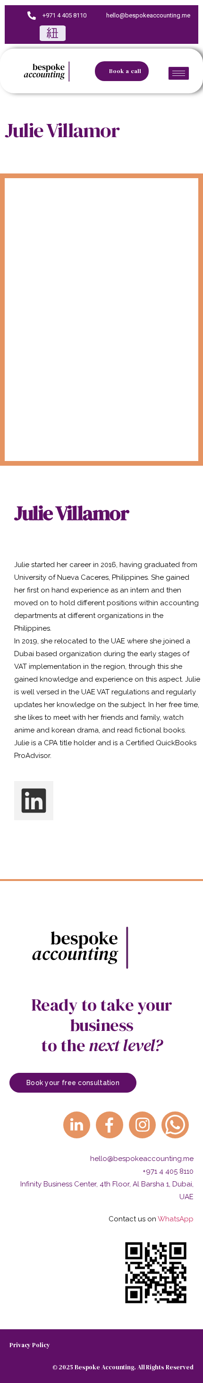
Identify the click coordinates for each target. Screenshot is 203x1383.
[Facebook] (121, 33)
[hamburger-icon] (178, 73)
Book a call (125, 71)
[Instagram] (148, 33)
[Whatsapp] (175, 1125)
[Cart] (53, 33)
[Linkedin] (33, 800)
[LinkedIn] (93, 33)
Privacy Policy (29, 1345)
